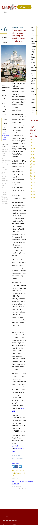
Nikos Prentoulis (5, 185)
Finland (17, 460)
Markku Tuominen (5, 176)
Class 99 (16, 18)
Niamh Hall (4, 181)
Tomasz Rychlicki (5, 195)
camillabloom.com (18, 442)
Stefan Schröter (5, 190)
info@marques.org (11, 517)
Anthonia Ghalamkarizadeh (5, 147)
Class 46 (6, 18)
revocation (17, 458)
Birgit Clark (3, 151)
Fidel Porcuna (4, 165)
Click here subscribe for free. (5, 132)
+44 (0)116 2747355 (11, 521)
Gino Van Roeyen (4, 171)
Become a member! (10, 7)
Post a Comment (22, 485)
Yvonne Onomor (4, 199)
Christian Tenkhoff (5, 160)
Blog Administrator (5, 156)
